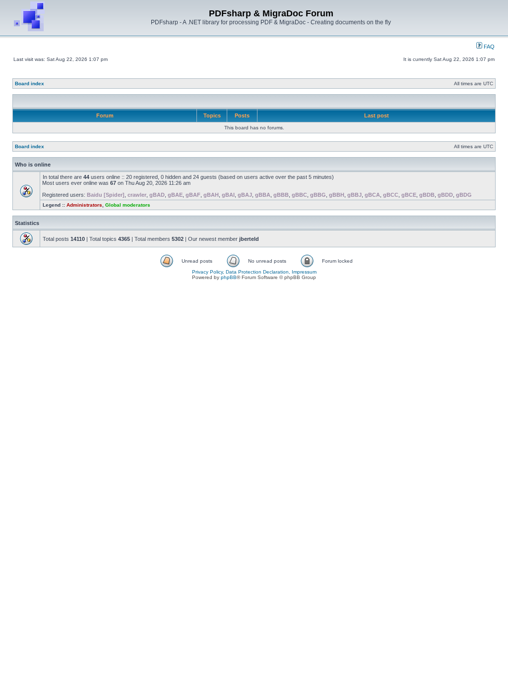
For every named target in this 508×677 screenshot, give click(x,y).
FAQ (488, 47)
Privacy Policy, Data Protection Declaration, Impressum (254, 272)
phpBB (229, 277)
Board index (29, 83)
